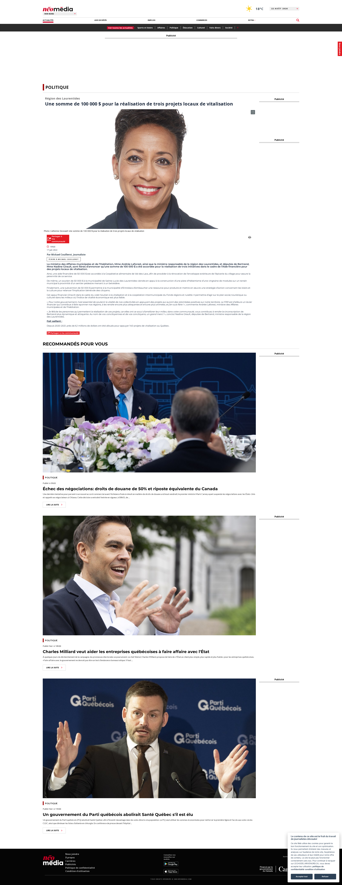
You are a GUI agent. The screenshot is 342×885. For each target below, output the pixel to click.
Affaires (161, 27)
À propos (70, 857)
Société (228, 27)
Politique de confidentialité (80, 867)
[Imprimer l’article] (250, 237)
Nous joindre (72, 854)
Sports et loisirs (145, 27)
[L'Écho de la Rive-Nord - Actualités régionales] (58, 9)
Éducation (188, 27)
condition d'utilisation (315, 869)
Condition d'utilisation (77, 871)
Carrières (70, 861)
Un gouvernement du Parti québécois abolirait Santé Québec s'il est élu (118, 814)
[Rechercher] (297, 20)
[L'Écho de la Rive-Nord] (53, 863)
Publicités (70, 864)
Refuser (325, 876)
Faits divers (215, 27)
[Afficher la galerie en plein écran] (253, 112)
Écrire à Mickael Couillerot (64, 259)
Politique (174, 27)
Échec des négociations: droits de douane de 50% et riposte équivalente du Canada (130, 488)
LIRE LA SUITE (52, 504)
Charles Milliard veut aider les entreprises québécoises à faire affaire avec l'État (126, 651)
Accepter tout (302, 876)
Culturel (201, 27)
